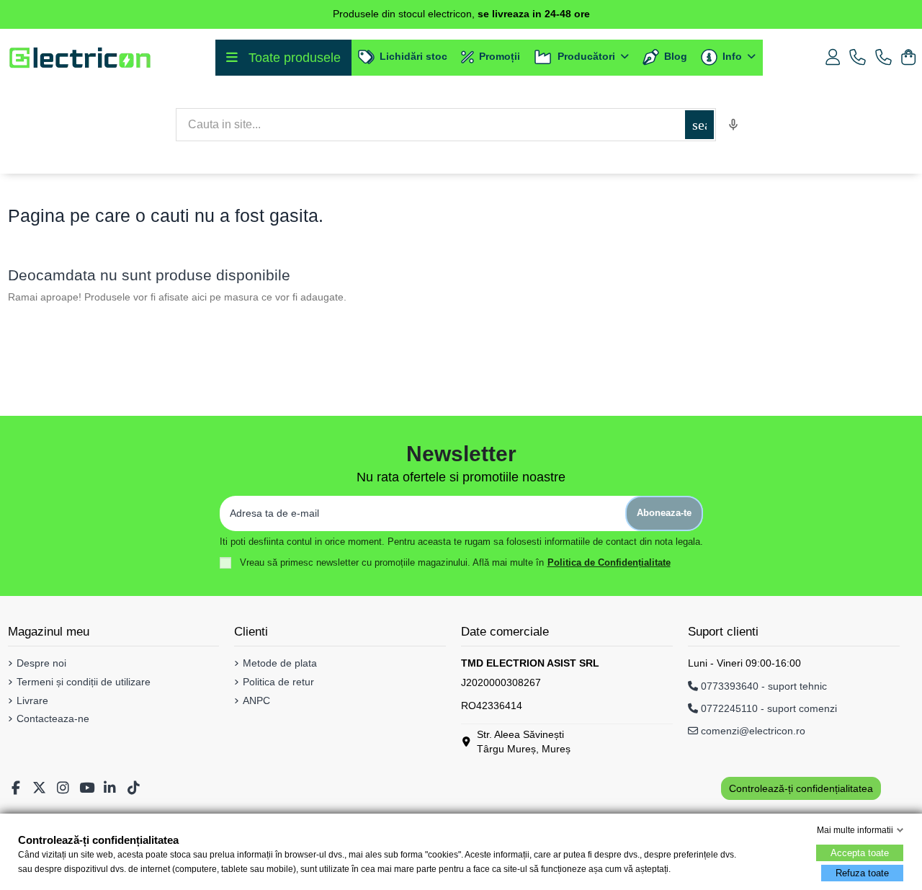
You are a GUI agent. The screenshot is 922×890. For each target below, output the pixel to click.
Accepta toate (860, 852)
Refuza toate (862, 873)
